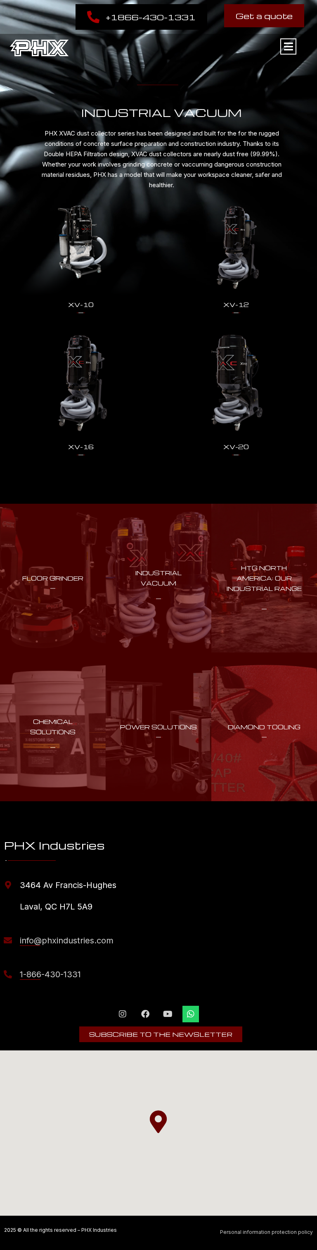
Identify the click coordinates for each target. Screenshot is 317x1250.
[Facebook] (145, 1014)
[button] (158, 1121)
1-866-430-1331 (50, 974)
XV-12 (236, 304)
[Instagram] (122, 1014)
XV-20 (236, 447)
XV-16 (81, 447)
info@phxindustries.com (67, 940)
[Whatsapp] (190, 1014)
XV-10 (81, 304)
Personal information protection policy (266, 1232)
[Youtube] (168, 1014)
